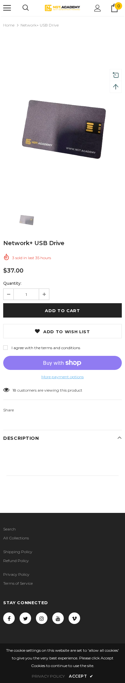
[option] (62, 116)
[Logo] (62, 7)
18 (14, 390)
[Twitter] (25, 618)
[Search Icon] (25, 8)
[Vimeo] (74, 618)
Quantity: (12, 283)
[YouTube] (58, 618)
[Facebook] (9, 618)
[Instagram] (41, 618)
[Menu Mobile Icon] (7, 8)
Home (8, 25)
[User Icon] (97, 8)
